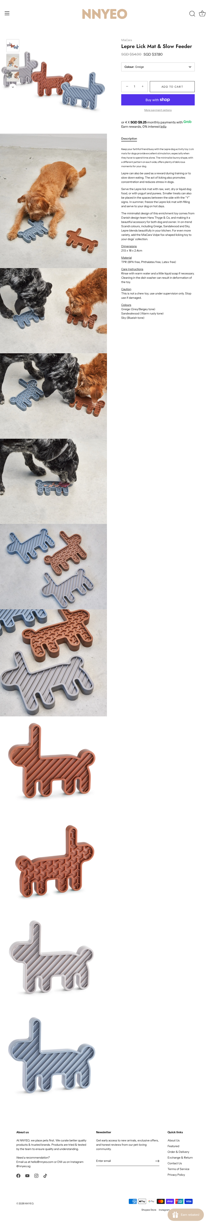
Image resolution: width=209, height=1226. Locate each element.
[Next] (12, 87)
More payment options (158, 110)
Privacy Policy (176, 1175)
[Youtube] (27, 1175)
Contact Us (175, 1163)
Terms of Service (178, 1169)
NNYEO (29, 1203)
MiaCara (126, 40)
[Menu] (7, 13)
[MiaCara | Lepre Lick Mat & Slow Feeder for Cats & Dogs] (12, 45)
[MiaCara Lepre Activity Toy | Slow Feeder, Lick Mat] (12, 62)
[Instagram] (36, 1175)
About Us (174, 1140)
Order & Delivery (178, 1152)
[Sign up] (157, 1161)
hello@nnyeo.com (42, 1162)
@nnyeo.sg (23, 1166)
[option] (12, 46)
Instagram (164, 1209)
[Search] (192, 13)
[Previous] (12, 33)
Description (129, 138)
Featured (173, 1146)
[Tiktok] (45, 1175)
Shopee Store (148, 1209)
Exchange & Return (180, 1157)
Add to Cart (172, 86)
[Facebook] (18, 1175)
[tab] (131, 138)
